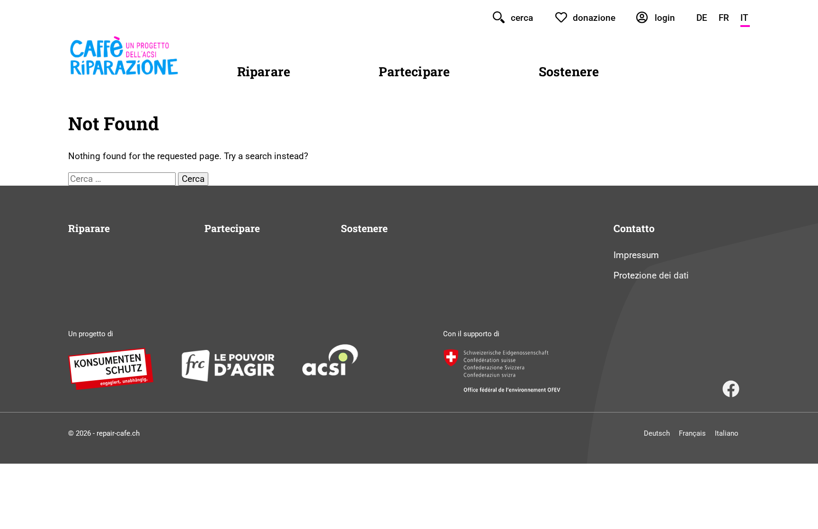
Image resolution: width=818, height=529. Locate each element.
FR (724, 17)
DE (701, 17)
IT (744, 17)
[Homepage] (123, 73)
